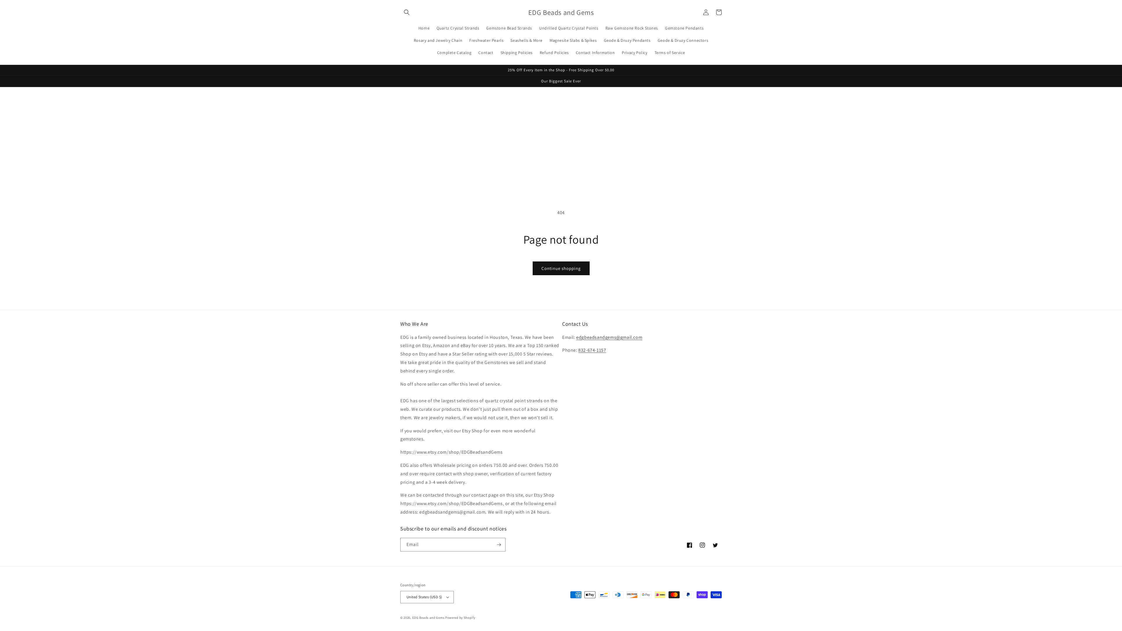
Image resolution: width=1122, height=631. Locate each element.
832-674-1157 (592, 350)
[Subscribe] (498, 545)
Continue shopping (561, 268)
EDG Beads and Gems (428, 618)
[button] (406, 12)
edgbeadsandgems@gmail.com (609, 337)
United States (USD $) (424, 596)
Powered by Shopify (460, 618)
